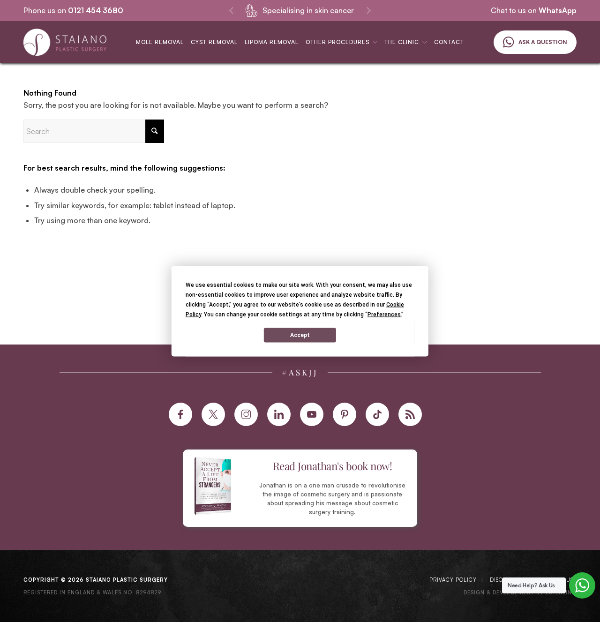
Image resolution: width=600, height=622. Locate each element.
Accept (300, 335)
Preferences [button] (384, 314)
